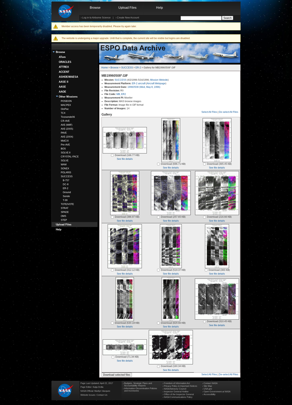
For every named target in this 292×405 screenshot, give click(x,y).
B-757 (66, 180)
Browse (95, 7)
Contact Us (102, 395)
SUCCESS (67, 176)
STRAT (64, 208)
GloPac (65, 109)
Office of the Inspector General (179, 394)
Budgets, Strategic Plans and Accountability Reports (138, 384)
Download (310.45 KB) (219, 321)
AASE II (63, 81)
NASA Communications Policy (178, 397)
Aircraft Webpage (156, 83)
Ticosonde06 (68, 117)
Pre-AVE (65, 144)
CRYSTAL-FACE (70, 156)
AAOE (62, 91)
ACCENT (64, 71)
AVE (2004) (67, 136)
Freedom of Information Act (177, 383)
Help (159, 7)
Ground (67, 192)
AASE (62, 86)
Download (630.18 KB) (127, 323)
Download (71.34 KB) (127, 356)
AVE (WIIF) (66, 125)
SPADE (65, 212)
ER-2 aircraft (138, 83)
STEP (64, 220)
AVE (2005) (67, 128)
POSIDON (66, 101)
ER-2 (65, 188)
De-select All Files (228, 112)
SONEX (65, 168)
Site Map (208, 386)
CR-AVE (65, 121)
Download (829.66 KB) (173, 323)
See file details (125, 159)
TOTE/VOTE (67, 204)
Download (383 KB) (219, 270)
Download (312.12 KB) (127, 270)
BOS (63, 148)
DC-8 (66, 184)
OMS (63, 216)
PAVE (64, 132)
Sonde (66, 196)
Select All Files (209, 112)
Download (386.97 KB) (127, 216)
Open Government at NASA (217, 391)
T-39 (65, 200)
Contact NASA (211, 383)
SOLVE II (65, 152)
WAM (64, 164)
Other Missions (68, 96)
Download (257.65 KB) (173, 216)
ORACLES (65, 61)
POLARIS (66, 172)
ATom (62, 57)
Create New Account (128, 17)
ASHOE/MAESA (68, 76)
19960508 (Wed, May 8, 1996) (144, 87)
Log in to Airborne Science (96, 17)
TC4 (63, 113)
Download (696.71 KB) (173, 164)
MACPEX (66, 105)
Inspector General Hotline (176, 391)
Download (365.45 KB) (219, 164)
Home (104, 67)
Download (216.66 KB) (219, 216)
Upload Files (127, 7)
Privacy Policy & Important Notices (180, 386)
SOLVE (65, 160)
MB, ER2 (121, 94)
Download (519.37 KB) (173, 270)
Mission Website (159, 80)
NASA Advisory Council (175, 389)
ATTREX (64, 66)
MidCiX (65, 140)
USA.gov (208, 389)
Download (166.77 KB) (127, 155)
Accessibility (210, 394)
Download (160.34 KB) (173, 366)
